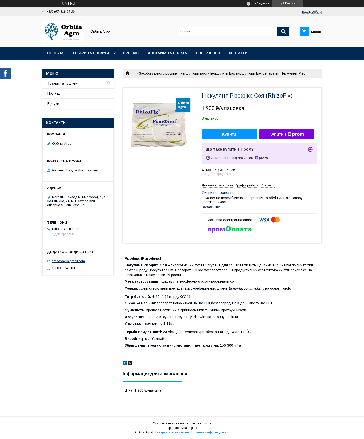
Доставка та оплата (167, 53)
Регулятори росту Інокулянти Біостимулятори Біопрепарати (229, 73)
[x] (130, 364)
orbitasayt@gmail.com (68, 261)
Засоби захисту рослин (158, 73)
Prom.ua (205, 423)
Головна (55, 53)
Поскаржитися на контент (171, 432)
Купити (229, 134)
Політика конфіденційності (210, 432)
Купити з (277, 134)
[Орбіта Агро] (63, 40)
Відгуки (53, 104)
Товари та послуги (90, 53)
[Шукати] (283, 31)
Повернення (208, 53)
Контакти (238, 53)
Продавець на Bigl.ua (182, 428)
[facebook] (125, 364)
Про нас (131, 53)
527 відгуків (261, 3)
